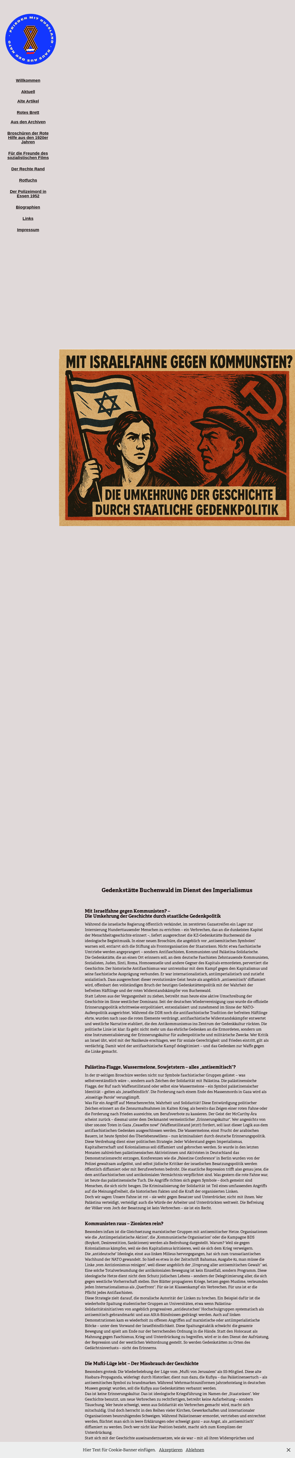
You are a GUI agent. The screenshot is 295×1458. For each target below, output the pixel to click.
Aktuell (28, 91)
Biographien (28, 207)
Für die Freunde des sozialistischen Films (28, 155)
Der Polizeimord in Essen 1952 (28, 193)
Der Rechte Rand (28, 169)
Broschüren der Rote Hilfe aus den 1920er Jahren (28, 137)
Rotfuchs (28, 180)
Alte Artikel (28, 101)
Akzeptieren (171, 1449)
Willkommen (28, 80)
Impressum (28, 230)
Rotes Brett (28, 112)
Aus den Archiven (28, 122)
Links (28, 218)
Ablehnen (195, 1449)
